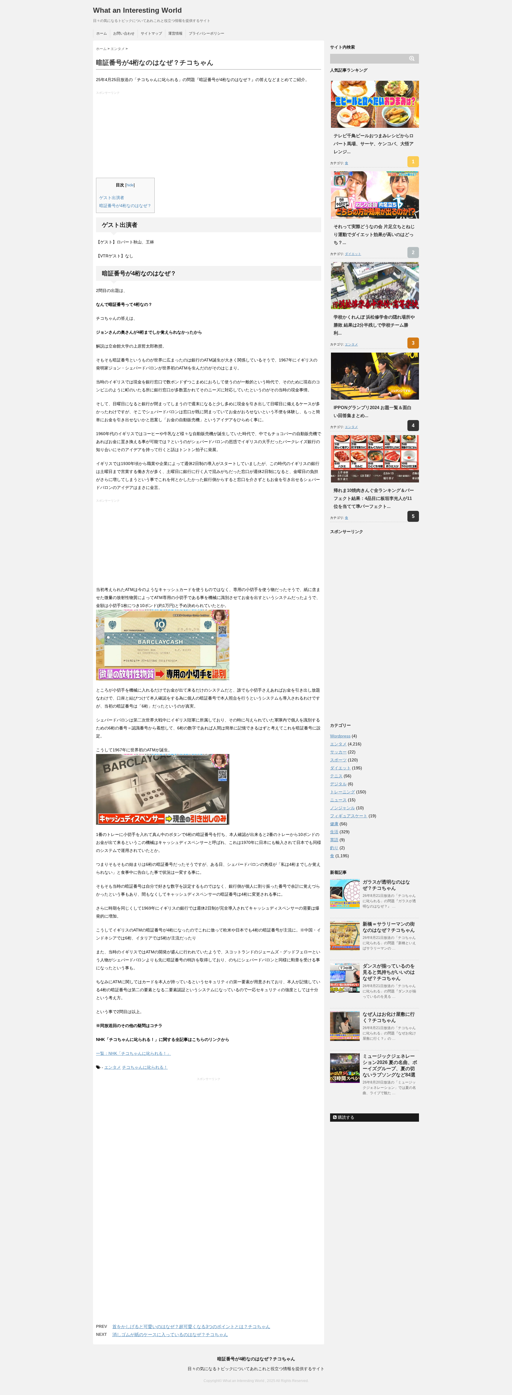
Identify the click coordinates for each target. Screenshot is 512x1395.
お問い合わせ (124, 33)
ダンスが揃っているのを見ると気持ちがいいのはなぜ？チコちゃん (389, 972)
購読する (345, 1117)
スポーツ (338, 760)
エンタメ (112, 1067)
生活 (334, 831)
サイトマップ (151, 33)
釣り (334, 847)
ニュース (338, 799)
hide (130, 185)
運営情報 (175, 33)
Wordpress (340, 736)
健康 (334, 823)
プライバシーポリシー (206, 33)
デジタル (338, 784)
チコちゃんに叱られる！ (145, 1067)
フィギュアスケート (348, 815)
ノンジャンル (342, 807)
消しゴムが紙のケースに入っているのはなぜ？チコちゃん (170, 1334)
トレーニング (342, 791)
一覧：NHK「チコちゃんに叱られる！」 (133, 1053)
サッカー (338, 752)
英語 (334, 839)
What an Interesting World (137, 10)
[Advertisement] (209, 136)
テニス (336, 776)
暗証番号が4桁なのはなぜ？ (125, 205)
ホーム (101, 33)
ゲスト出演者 (111, 197)
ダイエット (353, 254)
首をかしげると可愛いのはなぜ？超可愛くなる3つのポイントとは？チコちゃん (191, 1326)
